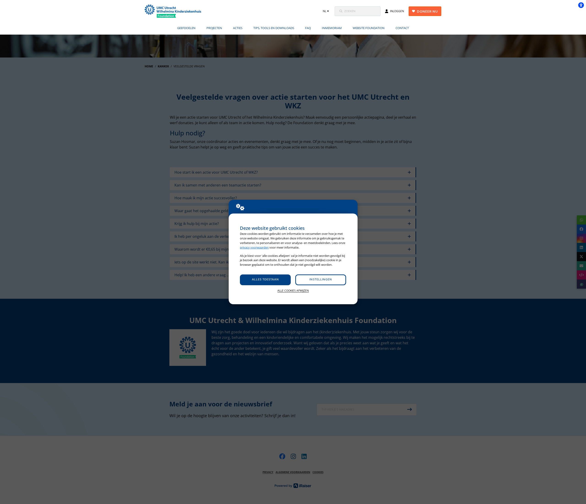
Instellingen (320, 280)
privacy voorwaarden (254, 247)
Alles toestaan (265, 280)
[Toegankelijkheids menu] (581, 5)
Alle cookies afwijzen (293, 290)
